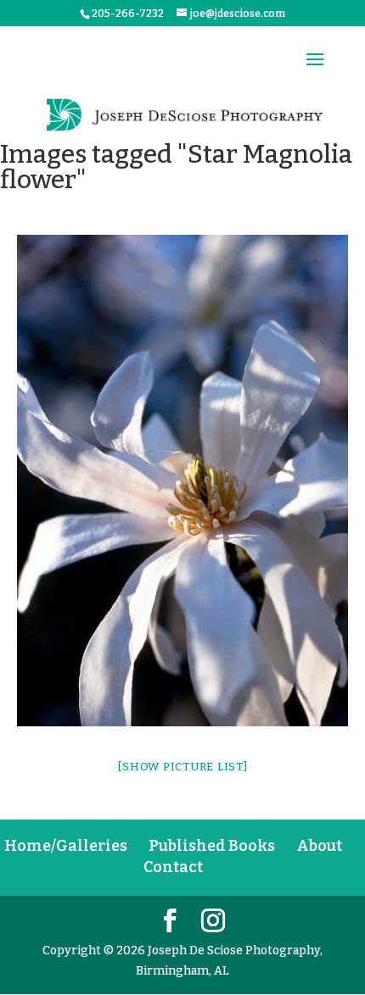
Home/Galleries (65, 846)
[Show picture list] (182, 766)
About (319, 846)
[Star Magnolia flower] (182, 480)
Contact (173, 867)
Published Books (212, 846)
